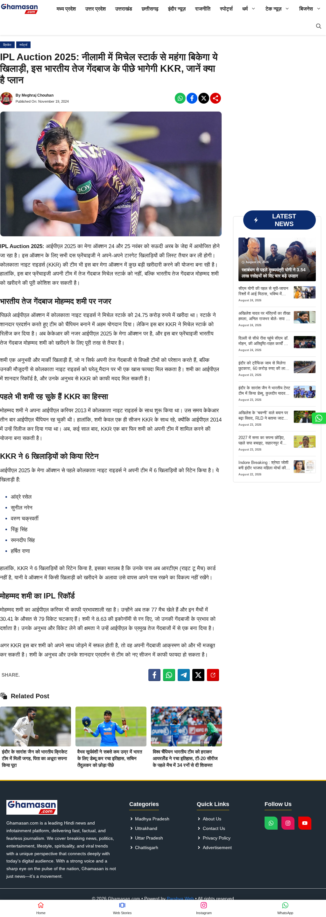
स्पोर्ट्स (226, 8)
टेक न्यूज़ (273, 8)
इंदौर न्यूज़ (177, 8)
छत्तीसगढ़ (150, 8)
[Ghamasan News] (19, 9)
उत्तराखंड (123, 8)
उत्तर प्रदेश (95, 8)
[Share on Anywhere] (213, 675)
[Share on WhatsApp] (169, 675)
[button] (318, 26)
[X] (203, 98)
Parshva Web (180, 898)
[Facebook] (180, 98)
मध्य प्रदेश (66, 8)
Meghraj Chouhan (37, 95)
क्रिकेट (7, 45)
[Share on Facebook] (154, 675)
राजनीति (202, 8)
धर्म (245, 8)
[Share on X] (198, 675)
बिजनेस (306, 8)
